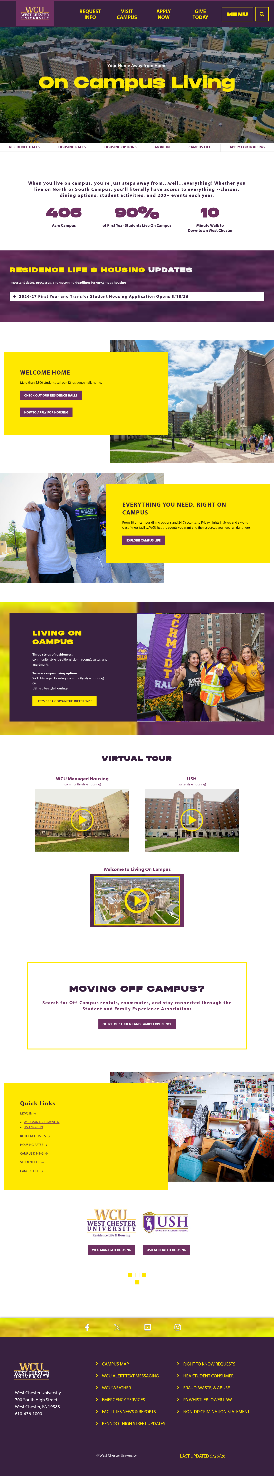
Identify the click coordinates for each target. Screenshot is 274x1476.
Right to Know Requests (209, 1364)
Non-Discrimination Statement (216, 1411)
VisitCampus (127, 14)
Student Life (30, 1162)
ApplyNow (163, 14)
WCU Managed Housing (111, 1250)
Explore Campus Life (143, 540)
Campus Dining (32, 1153)
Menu (237, 14)
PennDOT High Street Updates (133, 1423)
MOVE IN (26, 1113)
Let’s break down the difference (64, 701)
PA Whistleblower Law (207, 1399)
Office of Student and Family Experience (137, 1024)
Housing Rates (72, 147)
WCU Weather (116, 1387)
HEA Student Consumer (208, 1376)
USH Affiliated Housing (166, 1250)
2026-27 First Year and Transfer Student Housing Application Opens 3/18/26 (103, 296)
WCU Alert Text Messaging (130, 1376)
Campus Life (199, 147)
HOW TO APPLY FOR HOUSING (46, 412)
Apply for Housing (247, 147)
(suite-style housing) (192, 781)
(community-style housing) (82, 781)
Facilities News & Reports (129, 1411)
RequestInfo (90, 14)
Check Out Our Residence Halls (51, 395)
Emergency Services (123, 1399)
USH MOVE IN (33, 1127)
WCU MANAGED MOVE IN (41, 1122)
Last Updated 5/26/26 (203, 1456)
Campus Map (115, 1364)
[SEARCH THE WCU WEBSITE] (262, 14)
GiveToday (200, 14)
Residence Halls (24, 147)
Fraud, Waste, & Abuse (206, 1387)
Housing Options (120, 147)
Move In (162, 147)
